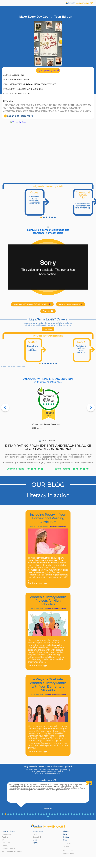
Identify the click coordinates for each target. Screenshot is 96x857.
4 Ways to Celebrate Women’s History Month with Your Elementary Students (48, 684)
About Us (66, 844)
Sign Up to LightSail (48, 70)
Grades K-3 (37, 837)
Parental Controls (8, 848)
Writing (5, 840)
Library (66, 831)
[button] (41, 217)
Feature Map (6, 834)
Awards (66, 847)
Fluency (5, 846)
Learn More (48, 329)
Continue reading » (37, 583)
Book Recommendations (56, 526)
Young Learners (38, 831)
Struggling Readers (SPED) (12, 851)
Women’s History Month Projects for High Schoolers (48, 600)
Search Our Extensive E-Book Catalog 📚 (32, 304)
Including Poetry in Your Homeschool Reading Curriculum (48, 518)
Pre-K (35, 834)
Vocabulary (6, 843)
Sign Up (35, 843)
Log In (35, 840)
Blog (65, 840)
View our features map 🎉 (71, 304)
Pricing (66, 837)
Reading (5, 837)
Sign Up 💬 (48, 311)
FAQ (65, 834)
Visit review (48, 808)
